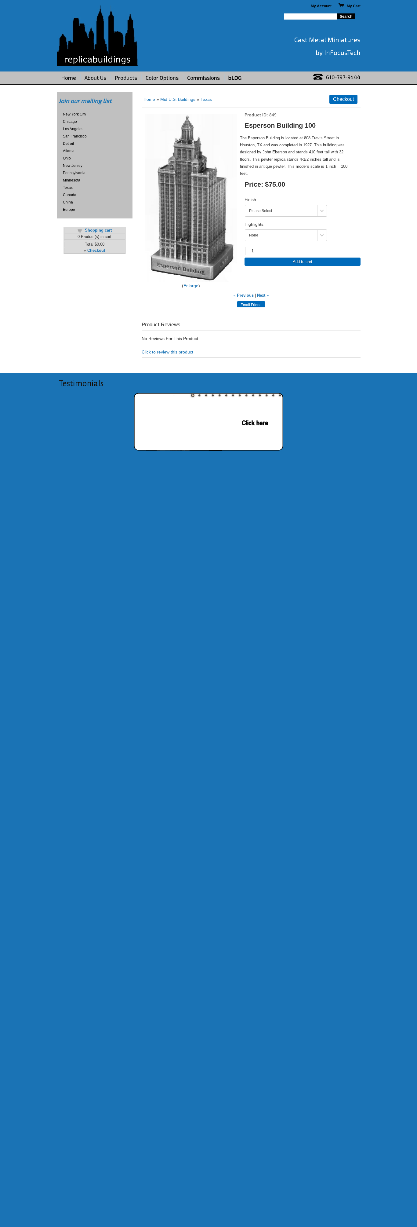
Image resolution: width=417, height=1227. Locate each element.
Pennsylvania (74, 173)
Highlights (254, 224)
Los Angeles (73, 129)
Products (126, 77)
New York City (74, 114)
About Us (95, 77)
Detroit (68, 143)
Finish (250, 199)
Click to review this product (167, 352)
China (68, 202)
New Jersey (72, 165)
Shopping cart (98, 230)
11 (259, 395)
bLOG (234, 77)
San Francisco (75, 136)
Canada (69, 195)
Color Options (162, 77)
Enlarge (190, 285)
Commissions (203, 77)
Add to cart (302, 261)
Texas (68, 187)
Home (68, 77)
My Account (321, 6)
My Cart (352, 6)
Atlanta (68, 151)
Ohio (67, 158)
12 (266, 395)
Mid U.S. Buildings (177, 99)
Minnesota (71, 180)
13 (273, 395)
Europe (69, 209)
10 (253, 395)
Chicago (70, 121)
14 (280, 395)
